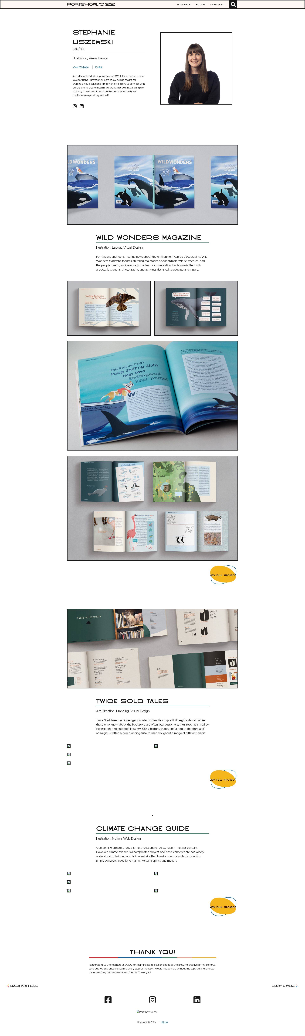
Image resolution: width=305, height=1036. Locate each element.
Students (184, 4)
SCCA (165, 1022)
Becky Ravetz (283, 985)
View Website (81, 67)
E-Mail (98, 67)
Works (200, 4)
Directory (217, 4)
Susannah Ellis (24, 985)
